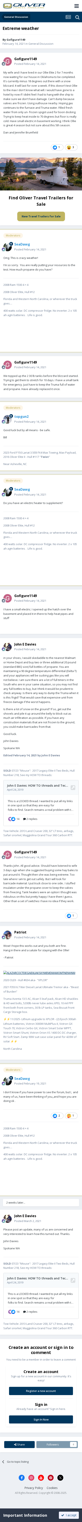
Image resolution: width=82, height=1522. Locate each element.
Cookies (52, 1488)
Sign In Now (41, 1419)
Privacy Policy (33, 1488)
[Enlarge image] (39, 973)
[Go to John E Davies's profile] (7, 647)
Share (20, 1444)
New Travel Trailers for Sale (41, 216)
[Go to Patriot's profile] (7, 935)
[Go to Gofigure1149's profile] (7, 61)
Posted (30, 64)
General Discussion (40, 44)
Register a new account (41, 1391)
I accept (70, 1515)
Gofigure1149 (16, 40)
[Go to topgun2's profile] (7, 419)
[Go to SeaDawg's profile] (7, 247)
